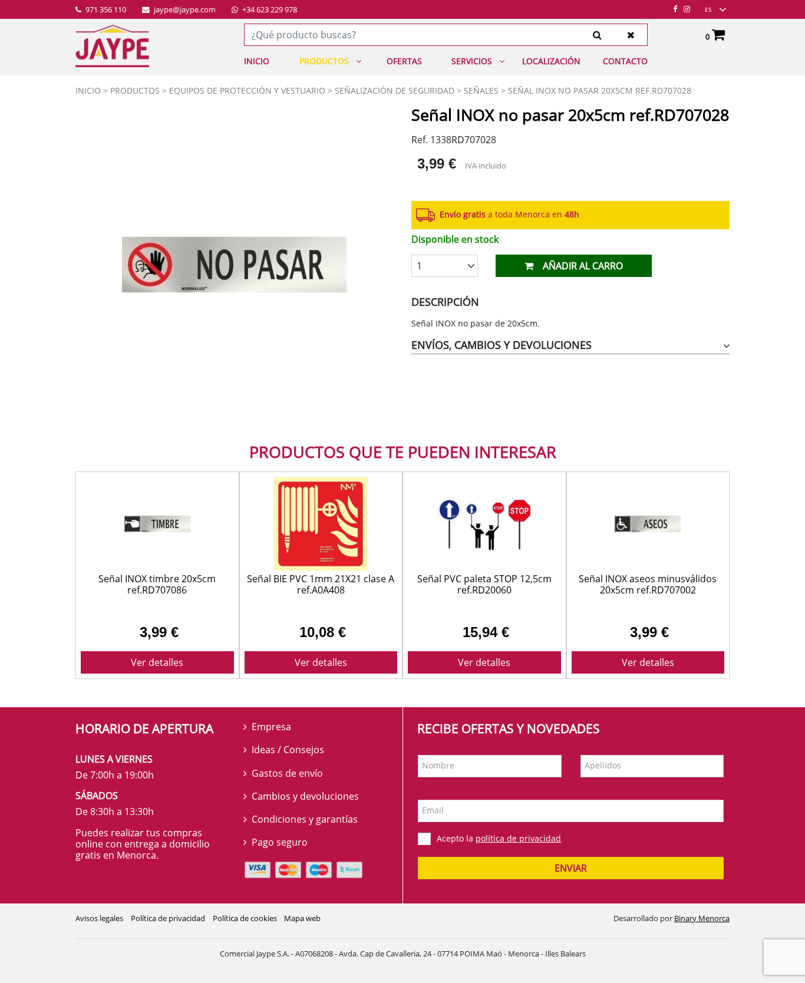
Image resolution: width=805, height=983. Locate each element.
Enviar (571, 868)
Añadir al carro (583, 265)
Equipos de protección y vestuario (247, 90)
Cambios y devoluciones (305, 796)
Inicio (256, 61)
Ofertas (404, 61)
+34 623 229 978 (268, 10)
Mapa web (302, 918)
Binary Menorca (702, 918)
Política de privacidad (168, 918)
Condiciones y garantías (305, 819)
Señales (481, 90)
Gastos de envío (287, 773)
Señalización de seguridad (394, 90)
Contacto (625, 61)
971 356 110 (105, 10)
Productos (324, 61)
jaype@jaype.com (184, 10)
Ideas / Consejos (288, 749)
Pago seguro (280, 842)
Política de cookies (245, 918)
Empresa (271, 726)
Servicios (471, 61)
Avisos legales (99, 918)
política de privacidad (518, 838)
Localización (551, 61)
